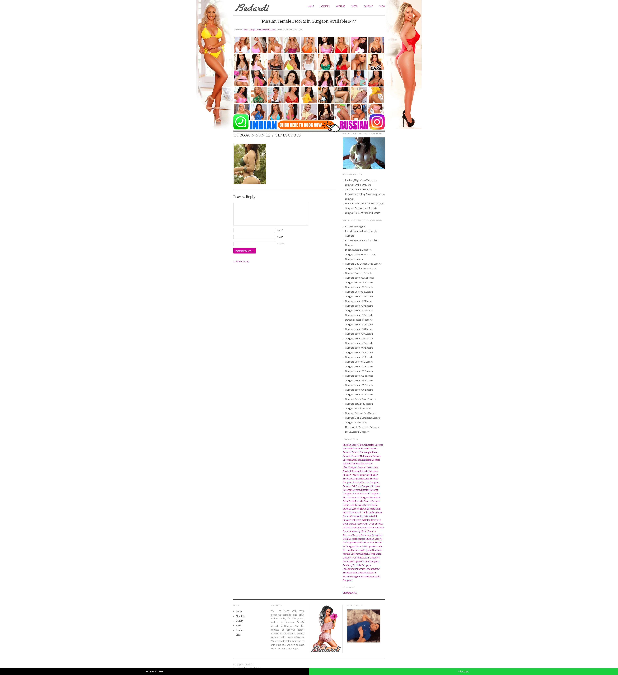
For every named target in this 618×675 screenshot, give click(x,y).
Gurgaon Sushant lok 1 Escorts (361, 208)
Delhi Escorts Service (354, 539)
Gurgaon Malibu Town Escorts (360, 268)
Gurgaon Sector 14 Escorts (359, 282)
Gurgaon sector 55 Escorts (359, 385)
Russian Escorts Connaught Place (360, 452)
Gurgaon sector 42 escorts (359, 343)
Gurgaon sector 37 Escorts (359, 324)
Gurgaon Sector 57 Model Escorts (362, 213)
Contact (368, 6)
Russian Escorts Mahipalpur (357, 456)
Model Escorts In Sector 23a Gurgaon (364, 203)
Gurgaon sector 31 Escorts (359, 310)
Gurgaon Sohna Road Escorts (360, 399)
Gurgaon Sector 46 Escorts (359, 362)
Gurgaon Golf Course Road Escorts (363, 263)
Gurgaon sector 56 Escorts (359, 390)
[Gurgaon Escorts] (252, 6)
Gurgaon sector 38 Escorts (359, 329)
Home (311, 6)
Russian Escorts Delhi (354, 445)
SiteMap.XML (350, 592)
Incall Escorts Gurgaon (357, 432)
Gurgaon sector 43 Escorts (359, 348)
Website (280, 244)
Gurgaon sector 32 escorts (359, 315)
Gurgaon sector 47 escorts (359, 366)
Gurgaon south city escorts (359, 404)
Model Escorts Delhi (370, 508)
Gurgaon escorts (354, 259)
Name (280, 230)
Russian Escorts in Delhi (355, 512)
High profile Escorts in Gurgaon (362, 427)
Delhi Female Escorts (360, 505)
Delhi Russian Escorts (362, 527)
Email (280, 237)
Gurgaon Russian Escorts (356, 557)
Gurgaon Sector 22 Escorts (359, 292)
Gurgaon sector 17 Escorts (359, 287)
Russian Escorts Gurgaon (364, 471)
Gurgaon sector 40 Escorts (359, 338)
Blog (382, 6)
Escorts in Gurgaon (355, 226)
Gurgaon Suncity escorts (358, 408)
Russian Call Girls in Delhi (356, 520)
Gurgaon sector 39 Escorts (359, 334)
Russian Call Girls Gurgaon (357, 486)
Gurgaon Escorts (355, 546)
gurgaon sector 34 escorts (359, 320)
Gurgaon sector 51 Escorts (359, 371)
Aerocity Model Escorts (363, 531)
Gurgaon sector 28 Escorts (359, 306)
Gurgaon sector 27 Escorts (359, 301)
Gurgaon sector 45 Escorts (359, 357)
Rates (354, 6)
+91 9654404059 (154, 671)
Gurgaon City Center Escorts (360, 254)
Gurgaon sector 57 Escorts (359, 394)
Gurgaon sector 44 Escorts (359, 352)
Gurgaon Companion (370, 554)
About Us (325, 6)
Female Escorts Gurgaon (358, 249)
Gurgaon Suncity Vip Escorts (262, 30)
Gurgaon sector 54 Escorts (359, 380)
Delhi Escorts (356, 501)
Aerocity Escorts (351, 535)
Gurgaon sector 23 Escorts (359, 296)
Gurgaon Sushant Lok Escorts (360, 413)
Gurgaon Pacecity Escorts (358, 273)
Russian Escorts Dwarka (365, 448)
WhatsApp (463, 671)
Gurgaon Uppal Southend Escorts (362, 418)
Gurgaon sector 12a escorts (359, 278)
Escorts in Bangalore (372, 535)
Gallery (340, 6)
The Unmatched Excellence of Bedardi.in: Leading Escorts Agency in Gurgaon (365, 194)
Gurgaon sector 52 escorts (359, 376)
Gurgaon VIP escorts (356, 422)
